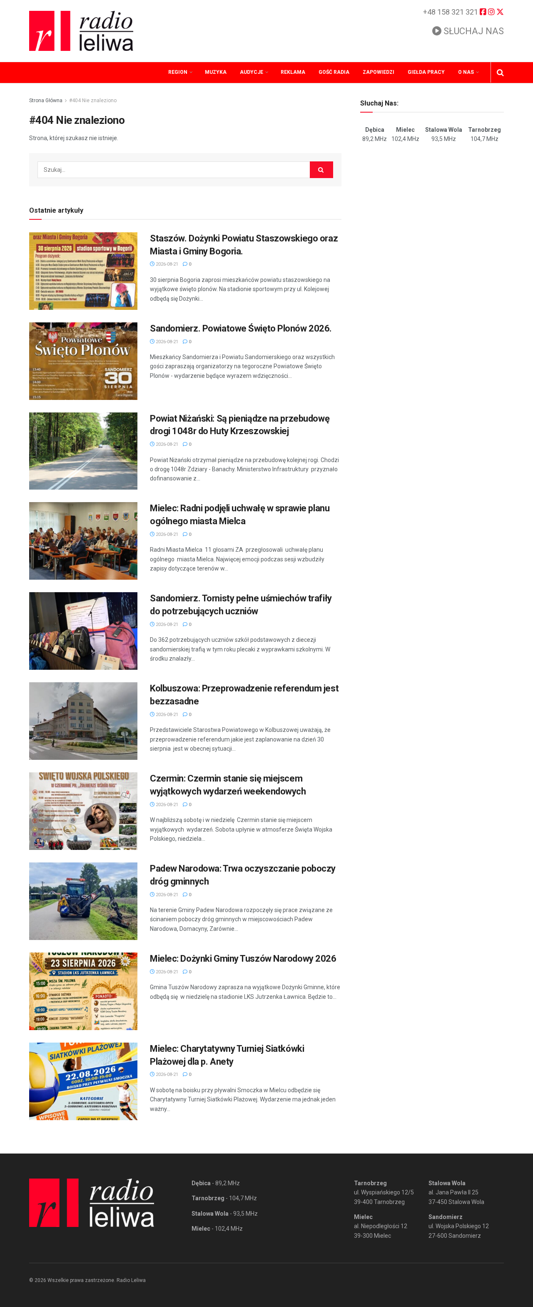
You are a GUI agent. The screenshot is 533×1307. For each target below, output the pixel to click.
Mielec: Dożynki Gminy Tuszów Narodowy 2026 (243, 958)
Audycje (251, 72)
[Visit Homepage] (81, 31)
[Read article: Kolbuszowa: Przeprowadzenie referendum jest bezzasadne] (83, 721)
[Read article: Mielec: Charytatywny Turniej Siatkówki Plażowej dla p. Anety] (83, 1081)
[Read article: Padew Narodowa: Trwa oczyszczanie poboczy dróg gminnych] (83, 901)
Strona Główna (45, 100)
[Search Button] (500, 72)
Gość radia (334, 72)
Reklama (293, 72)
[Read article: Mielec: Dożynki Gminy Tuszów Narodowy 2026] (83, 991)
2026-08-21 (166, 264)
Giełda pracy (426, 72)
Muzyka (216, 72)
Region (177, 72)
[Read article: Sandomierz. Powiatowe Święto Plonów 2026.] (83, 361)
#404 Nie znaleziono (93, 100)
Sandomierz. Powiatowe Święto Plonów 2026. (241, 328)
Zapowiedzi (378, 72)
